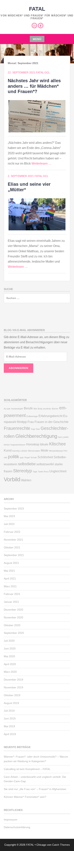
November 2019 (13, 687)
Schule (34, 457)
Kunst (8, 450)
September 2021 (14, 555)
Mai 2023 (9, 516)
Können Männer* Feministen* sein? (25, 796)
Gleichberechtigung (36, 436)
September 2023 (14, 508)
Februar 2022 (12, 531)
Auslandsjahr (17, 408)
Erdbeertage (32, 416)
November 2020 (13, 617)
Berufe (28, 408)
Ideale (44, 444)
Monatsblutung (56, 451)
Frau (31, 421)
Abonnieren (18, 368)
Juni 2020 (10, 648)
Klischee (57, 443)
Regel (27, 457)
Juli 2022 (9, 524)
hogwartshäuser (17, 445)
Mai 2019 (9, 726)
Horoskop (32, 444)
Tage (35, 471)
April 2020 (10, 664)
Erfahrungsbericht (50, 416)
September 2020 (14, 632)
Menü (37, 39)
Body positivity (44, 408)
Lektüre (23, 451)
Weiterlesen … (41, 163)
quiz (22, 457)
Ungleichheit (57, 471)
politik (13, 456)
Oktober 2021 (12, 547)
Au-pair (7, 408)
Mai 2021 (9, 570)
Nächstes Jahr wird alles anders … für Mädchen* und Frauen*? (34, 86)
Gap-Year (35, 429)
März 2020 (10, 671)
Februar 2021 (12, 593)
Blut (35, 408)
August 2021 (11, 562)
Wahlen (26, 480)
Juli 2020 (9, 640)
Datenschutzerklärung (17, 827)
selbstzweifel (45, 464)
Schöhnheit (45, 457)
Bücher (55, 408)
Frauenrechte (17, 428)
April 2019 (10, 734)
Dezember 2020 (13, 609)
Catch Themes (61, 844)
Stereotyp (22, 470)
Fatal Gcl (43, 72)
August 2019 (11, 703)
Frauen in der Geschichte (51, 421)
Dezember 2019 (13, 679)
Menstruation (34, 451)
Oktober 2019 (12, 695)
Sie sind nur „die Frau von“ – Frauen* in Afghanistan (35, 789)
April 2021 (10, 578)
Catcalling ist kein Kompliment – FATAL (27, 769)
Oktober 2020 (12, 625)
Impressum (10, 819)
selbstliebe (27, 464)
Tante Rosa (43, 471)
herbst (7, 445)
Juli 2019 (9, 710)
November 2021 (13, 539)
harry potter (63, 437)
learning (16, 451)
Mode (44, 450)
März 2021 (10, 586)
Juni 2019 (10, 718)
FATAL (37, 9)
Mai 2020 (9, 656)
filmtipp (22, 421)
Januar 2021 (11, 601)
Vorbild (12, 479)
